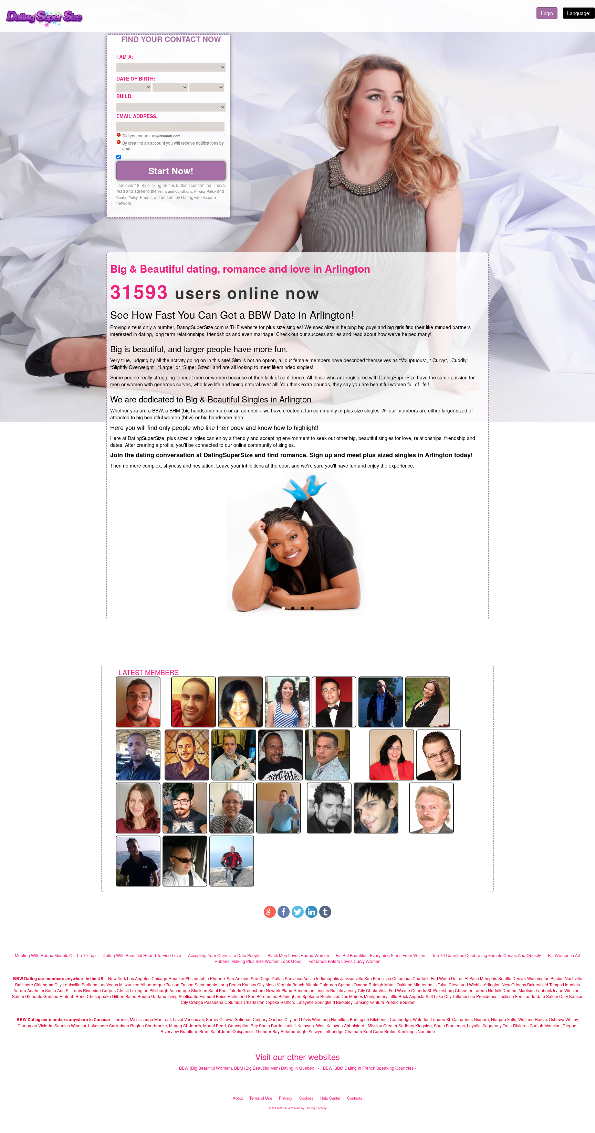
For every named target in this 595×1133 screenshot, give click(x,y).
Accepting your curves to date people (224, 955)
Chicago (159, 978)
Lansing (361, 1002)
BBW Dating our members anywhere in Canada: (63, 1019)
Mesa (270, 984)
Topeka (272, 1002)
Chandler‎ (463, 990)
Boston (557, 978)
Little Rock (398, 996)
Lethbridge (334, 1031)
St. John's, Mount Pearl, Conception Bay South (226, 1025)
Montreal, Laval (168, 1019)
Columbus (401, 978)
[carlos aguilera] (327, 754)
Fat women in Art (564, 955)
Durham (510, 990)
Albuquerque (152, 984)
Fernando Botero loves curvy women (344, 961)
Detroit (457, 978)
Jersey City (354, 990)
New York (117, 978)
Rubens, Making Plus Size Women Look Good (258, 961)
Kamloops (408, 1031)
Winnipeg (321, 1019)
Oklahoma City (48, 984)
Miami (390, 984)
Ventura (377, 1002)
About (238, 1098)
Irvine (558, 990)
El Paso (471, 978)
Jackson (506, 996)
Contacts (354, 1098)
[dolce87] (427, 701)
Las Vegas (108, 984)
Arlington (492, 984)
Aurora (19, 990)
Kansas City (253, 984)
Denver (519, 978)
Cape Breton (385, 1031)
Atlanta (312, 984)
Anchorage (179, 990)
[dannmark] (431, 807)
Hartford (287, 1002)
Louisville (72, 984)
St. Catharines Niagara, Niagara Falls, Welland (490, 1019)
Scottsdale (188, 996)
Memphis (488, 978)
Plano (286, 990)
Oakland (405, 984)
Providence (487, 996)
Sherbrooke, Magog (163, 1025)
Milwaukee (129, 984)
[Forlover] (438, 754)
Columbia (234, 1002)
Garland (51, 996)
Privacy (285, 1098)
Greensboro (253, 990)
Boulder (407, 1002)
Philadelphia (197, 978)
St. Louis (74, 990)
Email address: (137, 116)
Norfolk (494, 990)
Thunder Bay (267, 1031)
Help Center (330, 1098)
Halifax (541, 1019)
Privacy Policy (205, 191)
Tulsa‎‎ (443, 984)
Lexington (139, 990)
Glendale (33, 996)
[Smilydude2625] (233, 754)
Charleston (254, 1002)
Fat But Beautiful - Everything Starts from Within (380, 955)
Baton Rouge (137, 996)
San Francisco (377, 978)
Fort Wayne (399, 990)
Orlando (418, 990)
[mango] (231, 860)
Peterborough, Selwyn (301, 1031)
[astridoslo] (391, 754)
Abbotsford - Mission (363, 1025)
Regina (137, 1025)
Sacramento (206, 984)
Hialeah (67, 996)
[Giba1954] (231, 807)
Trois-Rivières (516, 1025)
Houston (176, 978)
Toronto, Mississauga (133, 1019)
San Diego (261, 978)
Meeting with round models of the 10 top (55, 955)
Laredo (480, 990)
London (438, 1019)
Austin (309, 978)
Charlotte (421, 978)
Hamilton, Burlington (350, 1019)
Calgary (260, 1019)
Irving (172, 996)
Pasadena (213, 1002)
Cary (563, 996)
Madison (527, 990)
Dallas (278, 978)
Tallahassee (463, 996)
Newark (273, 990)
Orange (196, 1002)
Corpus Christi (115, 990)
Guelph (536, 1025)
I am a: (124, 56)
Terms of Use (260, 1098)
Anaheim (35, 990)
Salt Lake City (438, 996)
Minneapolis (425, 984)
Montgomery (375, 996)
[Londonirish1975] (329, 807)
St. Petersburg (440, 990)
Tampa (555, 984)
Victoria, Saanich (54, 1025)
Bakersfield (537, 984)
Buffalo (336, 990)
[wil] (138, 754)
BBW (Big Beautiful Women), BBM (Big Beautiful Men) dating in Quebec (246, 1068)
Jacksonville (351, 978)
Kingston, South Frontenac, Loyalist (448, 1025)
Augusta (417, 996)
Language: (579, 13)
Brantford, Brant (194, 1031)
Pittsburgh (158, 990)
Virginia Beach (290, 984)
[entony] (185, 860)
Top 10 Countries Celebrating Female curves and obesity (486, 955)
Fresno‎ (187, 984)
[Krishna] (138, 807)
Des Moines (352, 996)
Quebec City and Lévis (290, 1019)
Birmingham (290, 996)
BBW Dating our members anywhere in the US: (59, 978)
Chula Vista (377, 990)
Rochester (330, 996)
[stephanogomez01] (193, 701)
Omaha (360, 984)
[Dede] (138, 701)
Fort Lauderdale (530, 996)
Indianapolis (327, 978)
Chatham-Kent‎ (358, 1031)
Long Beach (229, 984)
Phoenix (218, 978)
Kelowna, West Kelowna (320, 1025)
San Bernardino (263, 996)
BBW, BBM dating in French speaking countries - (369, 1068)
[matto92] (376, 807)
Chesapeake (99, 996)
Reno (80, 996)
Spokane (311, 996)
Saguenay (492, 1025)
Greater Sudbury (398, 1025)
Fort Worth (440, 978)
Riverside (92, 990)
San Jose (293, 978)
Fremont (207, 996)
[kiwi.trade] (187, 754)
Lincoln (322, 990)
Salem (552, 996)
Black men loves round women (298, 955)
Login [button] (547, 13)
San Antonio (238, 978)
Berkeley (344, 1002)
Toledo (235, 990)
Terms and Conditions (175, 191)
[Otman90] (138, 860)
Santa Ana (55, 990)
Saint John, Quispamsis (232, 1031)
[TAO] (287, 701)
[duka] (240, 701)
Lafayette (305, 1002)
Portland (89, 984)
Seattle (504, 978)
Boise (221, 996)
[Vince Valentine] (185, 807)
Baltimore (24, 984)
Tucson (172, 984)
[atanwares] (278, 807)
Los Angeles (138, 978)
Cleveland (458, 984)
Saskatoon (119, 1025)
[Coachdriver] (380, 701)
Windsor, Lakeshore (89, 1025)
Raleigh (375, 984)
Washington (538, 978)
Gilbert (118, 996)
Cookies (306, 1098)
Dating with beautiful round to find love (142, 955)
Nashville (573, 978)
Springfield (325, 1002)
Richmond (237, 996)
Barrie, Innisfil (283, 1025)
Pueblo (392, 1002)
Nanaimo (426, 1031)
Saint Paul (218, 990)
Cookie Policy (127, 197)
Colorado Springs (336, 984)
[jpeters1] (334, 701)
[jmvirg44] (280, 754)
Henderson (303, 990)
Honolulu (571, 984)
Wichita (476, 984)
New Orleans (514, 984)
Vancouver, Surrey (201, 1019)
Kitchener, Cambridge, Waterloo (400, 1019)
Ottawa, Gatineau (235, 1019)
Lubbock (544, 990)
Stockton (199, 990)
